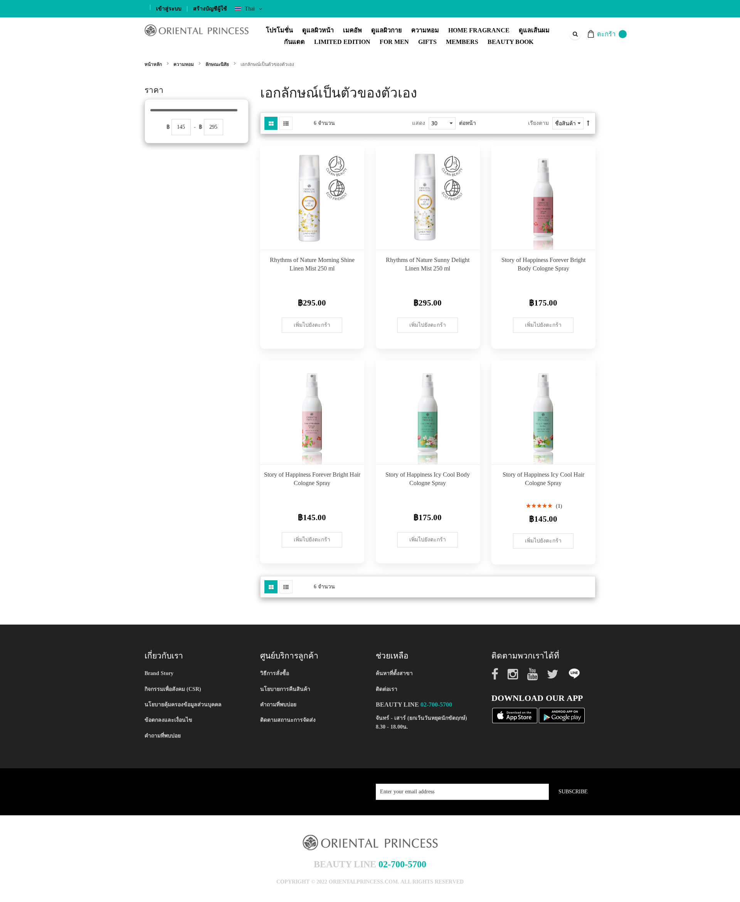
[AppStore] (514, 715)
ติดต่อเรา (386, 689)
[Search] (575, 34)
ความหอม (184, 64)
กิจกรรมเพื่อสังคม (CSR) (173, 689)
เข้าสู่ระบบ (169, 9)
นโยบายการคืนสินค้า (285, 689)
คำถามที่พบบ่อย (163, 736)
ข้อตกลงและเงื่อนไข (168, 720)
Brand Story (159, 673)
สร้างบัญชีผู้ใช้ (210, 9)
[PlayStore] (562, 715)
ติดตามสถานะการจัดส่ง (288, 720)
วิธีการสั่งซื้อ (274, 673)
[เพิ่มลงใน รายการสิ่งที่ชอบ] (352, 220)
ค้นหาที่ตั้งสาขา (394, 673)
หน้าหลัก (154, 64)
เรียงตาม (538, 123)
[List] (286, 123)
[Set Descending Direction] (588, 123)
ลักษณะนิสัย (217, 64)
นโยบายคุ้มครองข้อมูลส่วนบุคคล (183, 704)
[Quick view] (352, 238)
